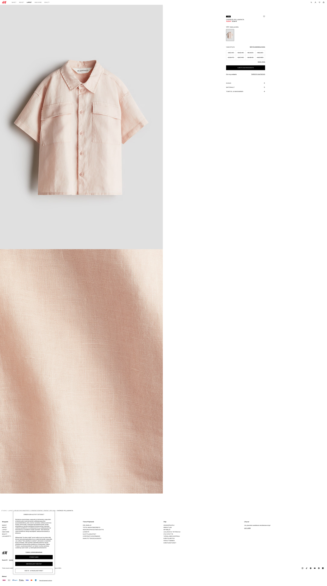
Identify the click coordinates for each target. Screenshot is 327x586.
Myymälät (167, 529)
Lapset (29, 2)
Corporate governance (91, 536)
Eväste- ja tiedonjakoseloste (34, 552)
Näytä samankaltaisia (257, 47)
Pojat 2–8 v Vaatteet (22, 510)
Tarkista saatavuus (258, 74)
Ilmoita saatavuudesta (246, 67)
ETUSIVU (4, 510)
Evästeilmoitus (169, 538)
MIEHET (21, 2)
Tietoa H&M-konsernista (91, 527)
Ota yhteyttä (168, 534)
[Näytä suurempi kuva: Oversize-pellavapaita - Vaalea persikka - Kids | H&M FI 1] (81, 127)
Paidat (46, 510)
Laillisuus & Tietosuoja (172, 532)
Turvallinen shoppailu (172, 536)
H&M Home (38, 2)
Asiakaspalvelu (169, 525)
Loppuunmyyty (230, 47)
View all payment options (45, 580)
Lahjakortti (6, 536)
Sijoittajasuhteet (89, 534)
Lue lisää (247, 528)
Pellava (53, 510)
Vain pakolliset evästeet (34, 564)
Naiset (14, 2)
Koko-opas (261, 62)
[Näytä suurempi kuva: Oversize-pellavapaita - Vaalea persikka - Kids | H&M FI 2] (81, 371)
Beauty (46, 2)
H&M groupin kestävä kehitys (93, 529)
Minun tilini (168, 527)
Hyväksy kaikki (33, 557)
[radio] (230, 35)
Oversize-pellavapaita (65, 510)
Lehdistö (86, 532)
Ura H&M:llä (87, 525)
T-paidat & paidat (37, 510)
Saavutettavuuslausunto (92, 538)
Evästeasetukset (170, 543)
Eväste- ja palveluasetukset (34, 571)
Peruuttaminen (169, 540)
